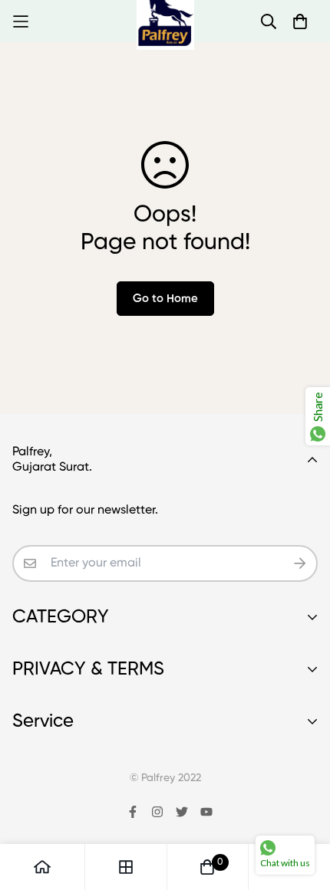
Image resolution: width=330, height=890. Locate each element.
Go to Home (165, 298)
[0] (207, 867)
